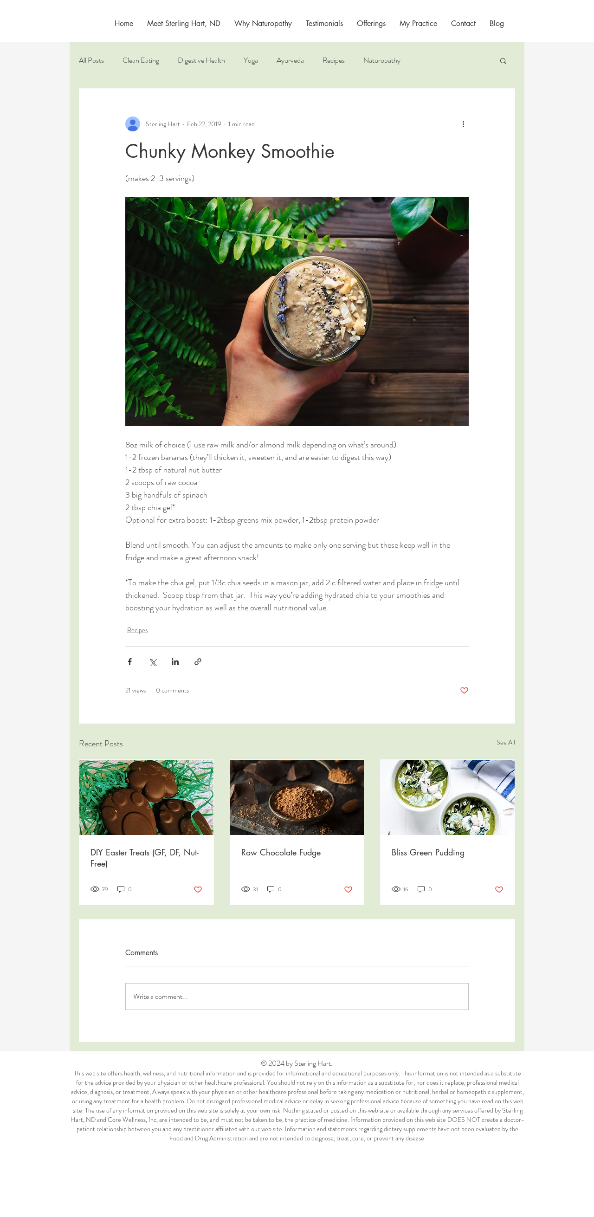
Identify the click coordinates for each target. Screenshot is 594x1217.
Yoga (251, 60)
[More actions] (463, 123)
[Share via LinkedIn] (175, 661)
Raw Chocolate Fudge (281, 852)
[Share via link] (198, 661)
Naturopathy (381, 60)
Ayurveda (290, 60)
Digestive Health (201, 60)
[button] (418, 23)
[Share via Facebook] (129, 661)
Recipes (334, 60)
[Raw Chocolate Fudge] (297, 797)
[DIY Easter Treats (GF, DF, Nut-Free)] (146, 797)
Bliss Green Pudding (428, 852)
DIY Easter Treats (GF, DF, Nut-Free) (144, 858)
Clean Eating (141, 60)
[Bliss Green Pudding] (448, 797)
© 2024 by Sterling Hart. (297, 1063)
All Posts (91, 60)
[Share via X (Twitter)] (152, 661)
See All (506, 742)
